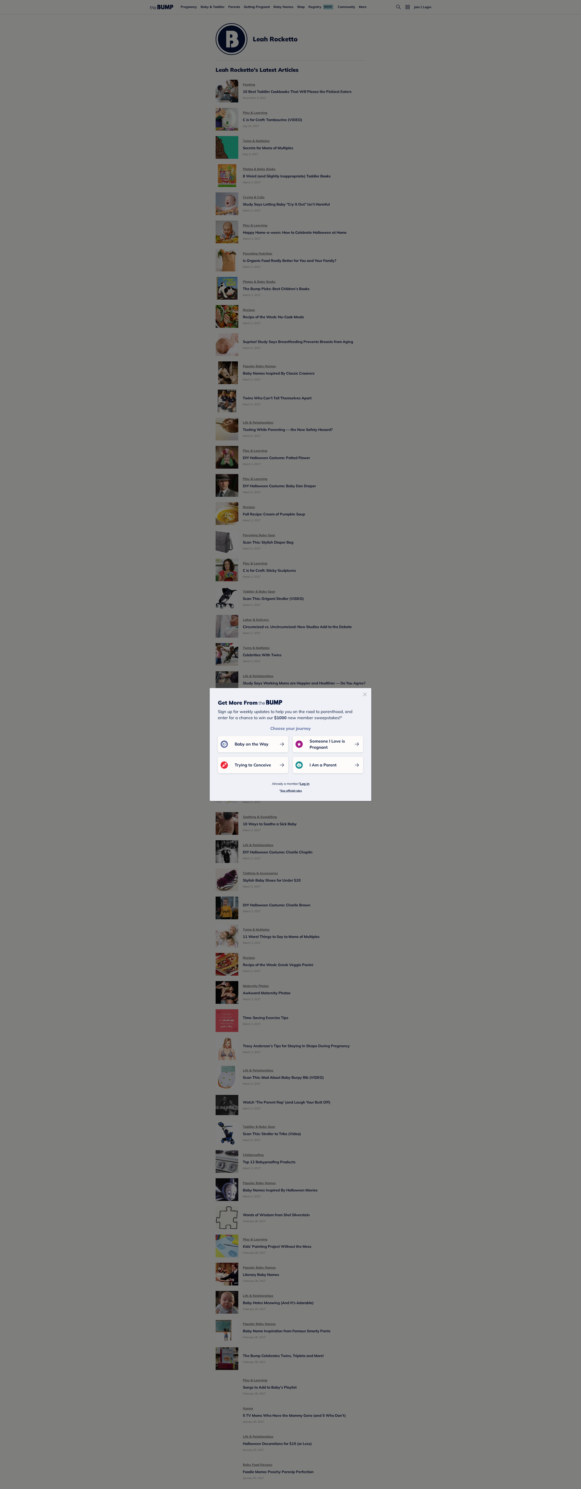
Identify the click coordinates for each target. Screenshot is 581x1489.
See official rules (291, 790)
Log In (304, 784)
